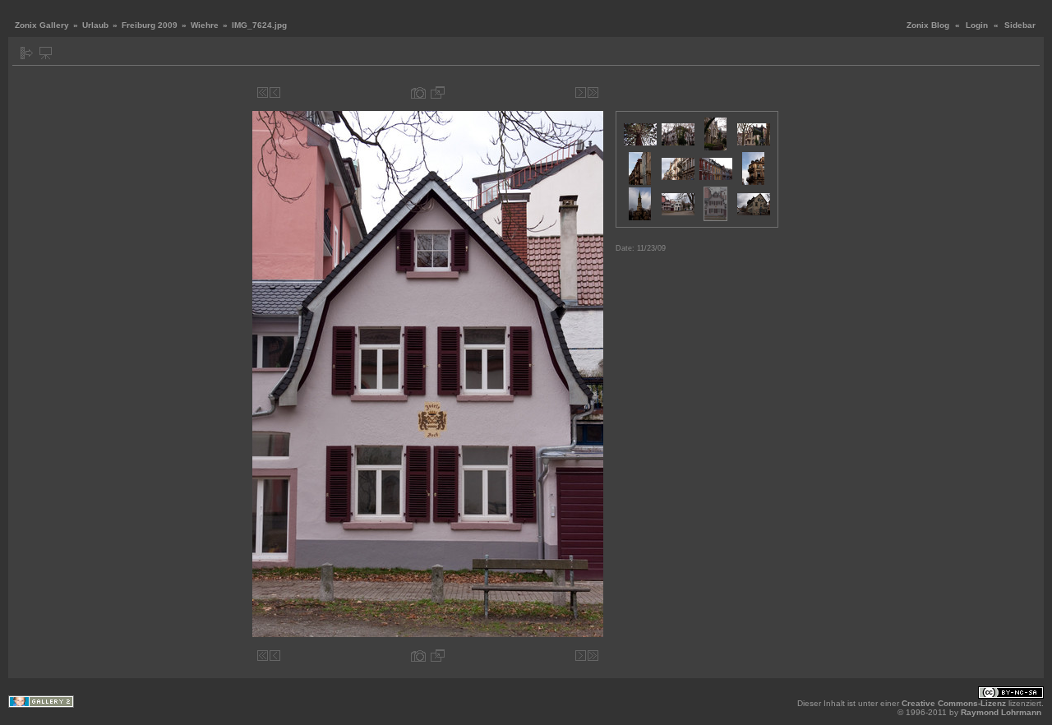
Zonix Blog (928, 25)
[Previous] (275, 92)
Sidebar (1020, 25)
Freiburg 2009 (150, 25)
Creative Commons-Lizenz (954, 703)
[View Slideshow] (45, 53)
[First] (262, 92)
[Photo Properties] (418, 92)
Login (977, 25)
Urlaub (95, 25)
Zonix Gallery (42, 25)
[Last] (593, 92)
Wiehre (205, 25)
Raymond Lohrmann (1001, 712)
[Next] (580, 92)
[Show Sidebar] (27, 53)
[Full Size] (438, 92)
